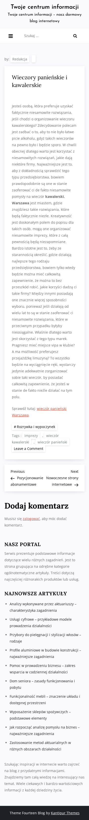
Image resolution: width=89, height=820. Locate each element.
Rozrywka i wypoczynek (36, 426)
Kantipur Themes (65, 813)
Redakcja (19, 59)
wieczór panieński (52, 442)
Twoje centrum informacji (45, 7)
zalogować (31, 518)
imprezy (31, 435)
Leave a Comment (29, 448)
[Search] (75, 35)
